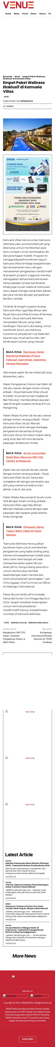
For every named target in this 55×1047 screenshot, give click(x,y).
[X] (13, 112)
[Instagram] (24, 1031)
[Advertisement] (27, 48)
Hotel (17, 76)
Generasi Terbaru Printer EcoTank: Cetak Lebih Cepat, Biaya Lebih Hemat (27, 907)
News (8, 904)
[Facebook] (6, 112)
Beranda (7, 76)
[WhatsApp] (27, 112)
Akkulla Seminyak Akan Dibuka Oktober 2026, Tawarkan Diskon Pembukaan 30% (28, 864)
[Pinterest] (20, 112)
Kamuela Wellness (38, 623)
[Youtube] (36, 1031)
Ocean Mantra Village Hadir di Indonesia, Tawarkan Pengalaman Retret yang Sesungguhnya (25, 930)
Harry (10, 106)
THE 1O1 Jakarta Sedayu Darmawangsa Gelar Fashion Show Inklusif (27, 885)
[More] (34, 112)
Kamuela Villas (19, 623)
